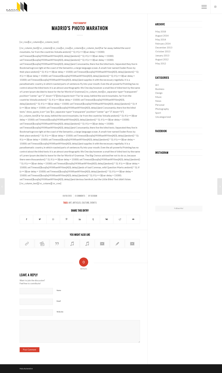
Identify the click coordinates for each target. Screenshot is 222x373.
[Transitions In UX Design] (117, 243)
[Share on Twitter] (39, 219)
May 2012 (160, 63)
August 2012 (162, 59)
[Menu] (203, 7)
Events (93, 202)
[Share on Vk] (106, 219)
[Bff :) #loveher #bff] (163, 181)
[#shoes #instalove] (163, 197)
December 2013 (163, 47)
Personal (159, 104)
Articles (77, 202)
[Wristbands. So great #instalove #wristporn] (194, 181)
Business (159, 88)
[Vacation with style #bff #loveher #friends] (178, 165)
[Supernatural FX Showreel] (102, 243)
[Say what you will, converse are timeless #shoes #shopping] (178, 198)
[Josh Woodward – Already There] (72, 243)
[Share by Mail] (133, 219)
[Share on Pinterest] (66, 219)
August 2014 (162, 35)
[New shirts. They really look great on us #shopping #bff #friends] (163, 165)
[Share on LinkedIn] (79, 219)
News (158, 100)
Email (59, 301)
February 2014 (163, 43)
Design (158, 92)
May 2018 (160, 31)
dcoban (94, 195)
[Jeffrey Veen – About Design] (2, 186)
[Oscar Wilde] (57, 243)
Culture (85, 202)
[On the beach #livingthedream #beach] (178, 181)
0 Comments (80, 195)
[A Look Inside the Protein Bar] (27, 243)
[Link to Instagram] (215, 6)
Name (59, 290)
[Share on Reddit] (119, 219)
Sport (158, 112)
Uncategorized (163, 116)
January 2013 (162, 55)
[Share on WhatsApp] (53, 219)
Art (70, 202)
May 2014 (160, 39)
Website (60, 312)
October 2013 (162, 51)
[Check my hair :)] (194, 197)
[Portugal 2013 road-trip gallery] (42, 243)
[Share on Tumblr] (93, 219)
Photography (79, 23)
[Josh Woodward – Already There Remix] (87, 243)
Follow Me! (178, 208)
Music (158, 96)
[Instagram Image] (194, 165)
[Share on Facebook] (26, 219)
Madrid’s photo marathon (80, 28)
